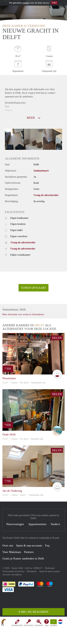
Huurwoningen (15, 524)
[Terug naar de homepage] (3, 623)
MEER (31, 117)
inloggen (29, 625)
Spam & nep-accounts (29, 545)
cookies (25, 3)
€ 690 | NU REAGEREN (33, 611)
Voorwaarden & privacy (13, 571)
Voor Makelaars (11, 552)
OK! (54, 2)
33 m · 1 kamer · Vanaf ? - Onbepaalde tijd (22, 495)
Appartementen (37, 524)
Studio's (55, 524)
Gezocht (39, 625)
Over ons (7, 545)
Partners (29, 552)
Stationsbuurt (41, 170)
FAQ (46, 625)
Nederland (49, 568)
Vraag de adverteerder (46, 195)
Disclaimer (32, 571)
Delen (57, 337)
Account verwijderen (12, 574)
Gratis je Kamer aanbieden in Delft (23, 558)
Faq (47, 545)
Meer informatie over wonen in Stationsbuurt (23, 314)
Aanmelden (17, 625)
